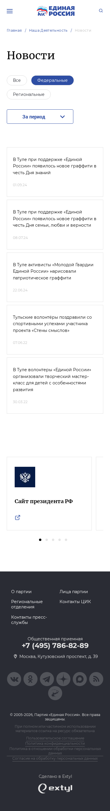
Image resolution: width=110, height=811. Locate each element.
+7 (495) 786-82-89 (55, 646)
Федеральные (52, 80)
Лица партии (74, 591)
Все (17, 80)
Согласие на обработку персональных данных (55, 758)
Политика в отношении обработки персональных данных (55, 750)
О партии (21, 591)
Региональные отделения (27, 604)
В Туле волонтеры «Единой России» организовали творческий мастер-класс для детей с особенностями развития (52, 379)
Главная (14, 30)
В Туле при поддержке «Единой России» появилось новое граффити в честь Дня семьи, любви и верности (55, 218)
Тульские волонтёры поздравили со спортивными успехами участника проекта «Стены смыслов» (52, 324)
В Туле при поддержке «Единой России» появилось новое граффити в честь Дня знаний (55, 166)
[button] (40, 540)
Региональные (29, 94)
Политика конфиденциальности (55, 743)
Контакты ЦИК (75, 601)
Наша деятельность (48, 30)
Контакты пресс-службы (29, 620)
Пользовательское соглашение (55, 738)
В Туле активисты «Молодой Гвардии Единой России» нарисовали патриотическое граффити (53, 271)
